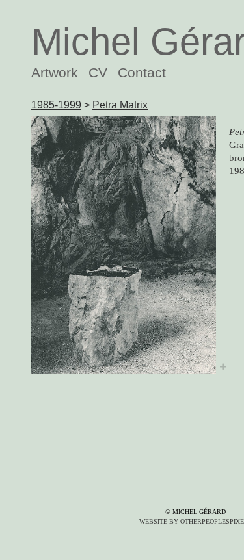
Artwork (54, 72)
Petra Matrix (120, 104)
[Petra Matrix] (123, 244)
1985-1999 (56, 104)
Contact (142, 72)
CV (97, 72)
